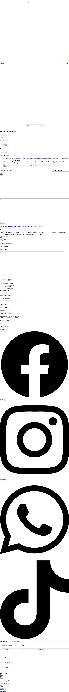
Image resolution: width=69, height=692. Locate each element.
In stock (5, 145)
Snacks (2, 229)
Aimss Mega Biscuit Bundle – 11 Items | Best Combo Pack (52, 158)
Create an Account (5, 683)
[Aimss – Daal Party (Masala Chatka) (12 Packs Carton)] (18, 162)
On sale (5, 144)
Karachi (9, 280)
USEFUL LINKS (8, 283)
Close (1, 137)
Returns (9, 286)
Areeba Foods (15, 641)
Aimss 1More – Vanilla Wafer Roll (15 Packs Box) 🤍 (48, 165)
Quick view (3, 239)
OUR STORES (7, 279)
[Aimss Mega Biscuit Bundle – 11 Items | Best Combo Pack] (19, 158)
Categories (4, 136)
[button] (3, 238)
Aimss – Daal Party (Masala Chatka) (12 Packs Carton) (49, 162)
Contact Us (10, 288)
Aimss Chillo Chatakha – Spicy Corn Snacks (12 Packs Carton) (22, 226)
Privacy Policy (10, 285)
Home (2, 170)
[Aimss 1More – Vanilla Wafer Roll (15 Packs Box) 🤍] (18, 165)
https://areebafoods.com (11, 317)
